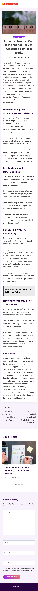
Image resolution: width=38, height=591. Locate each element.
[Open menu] (33, 4)
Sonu (13, 57)
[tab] (15, 484)
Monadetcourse (19, 37)
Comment (8, 512)
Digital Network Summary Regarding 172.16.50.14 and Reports (17, 470)
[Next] (32, 462)
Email (7, 553)
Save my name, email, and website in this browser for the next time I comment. (19, 570)
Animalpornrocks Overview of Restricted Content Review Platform (9, 414)
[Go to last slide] (6, 462)
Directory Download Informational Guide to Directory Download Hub (28, 415)
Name (7, 543)
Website (7, 563)
